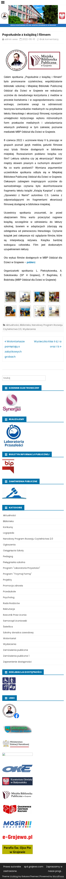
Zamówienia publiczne (15, 650)
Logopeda (8, 532)
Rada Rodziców (11, 603)
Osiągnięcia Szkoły (13, 550)
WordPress (58, 876)
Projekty (7, 579)
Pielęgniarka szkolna (14, 562)
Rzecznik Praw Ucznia (14, 614)
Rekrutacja (9, 609)
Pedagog (8, 556)
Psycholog (8, 597)
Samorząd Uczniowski (15, 620)
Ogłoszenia (9, 544)
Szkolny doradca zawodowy (18, 632)
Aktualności (12, 325)
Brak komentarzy (49, 39)
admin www (11, 39)
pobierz (31, 262)
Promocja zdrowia (13, 585)
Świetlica (8, 626)
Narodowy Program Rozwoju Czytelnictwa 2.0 (28, 538)
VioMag (14, 876)
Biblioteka (25, 325)
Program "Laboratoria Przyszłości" (21, 568)
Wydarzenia (29, 329)
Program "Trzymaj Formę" (17, 573)
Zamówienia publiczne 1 (16, 655)
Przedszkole (9, 591)
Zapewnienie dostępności (17, 661)
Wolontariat (9, 638)
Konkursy (8, 527)
